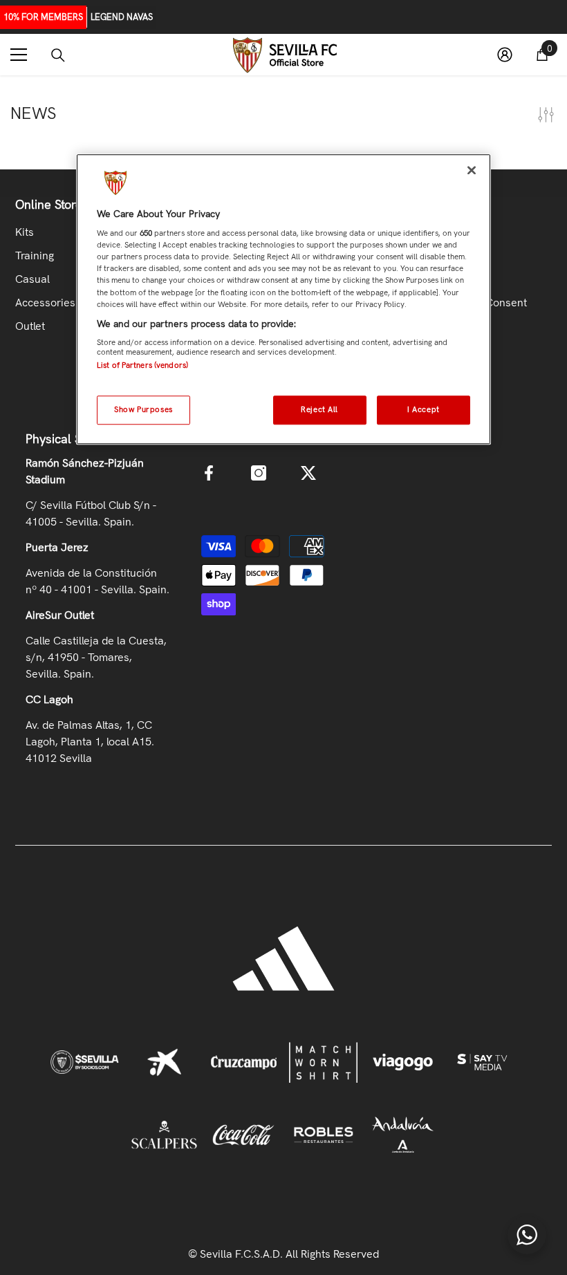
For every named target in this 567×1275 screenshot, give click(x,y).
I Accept (423, 409)
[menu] (18, 54)
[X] (308, 473)
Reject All (319, 409)
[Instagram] (258, 473)
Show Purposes (143, 409)
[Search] (58, 55)
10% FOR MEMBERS (43, 17)
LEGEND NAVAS (122, 17)
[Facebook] (208, 473)
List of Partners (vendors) (142, 365)
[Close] (471, 170)
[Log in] (505, 55)
